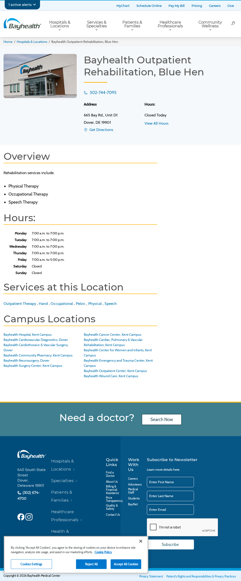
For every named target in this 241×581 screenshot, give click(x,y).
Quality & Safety (112, 507)
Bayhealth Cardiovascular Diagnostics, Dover (36, 340)
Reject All (91, 564)
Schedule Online (149, 6)
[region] (76, 554)
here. (176, 469)
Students (134, 498)
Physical (95, 303)
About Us (112, 481)
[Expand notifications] (34, 4)
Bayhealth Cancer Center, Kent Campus (112, 334)
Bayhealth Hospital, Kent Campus (28, 334)
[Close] (141, 541)
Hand (43, 303)
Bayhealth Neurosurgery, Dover (26, 360)
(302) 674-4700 (28, 496)
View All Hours (157, 123)
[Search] (233, 24)
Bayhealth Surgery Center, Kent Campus (33, 366)
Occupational (62, 303)
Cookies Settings (31, 564)
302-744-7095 (102, 92)
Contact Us (113, 514)
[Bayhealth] (22, 24)
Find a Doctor (110, 474)
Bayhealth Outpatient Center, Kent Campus (115, 371)
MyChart (122, 6)
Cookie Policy (103, 552)
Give (230, 6)
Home (8, 42)
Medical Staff (133, 491)
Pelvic (80, 303)
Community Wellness (210, 24)
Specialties (62, 480)
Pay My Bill (177, 6)
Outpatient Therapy (20, 303)
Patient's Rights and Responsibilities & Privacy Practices (201, 576)
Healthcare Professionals (170, 24)
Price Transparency (114, 499)
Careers (215, 6)
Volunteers (135, 484)
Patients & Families (132, 24)
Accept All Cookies (126, 564)
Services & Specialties (96, 24)
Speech (110, 303)
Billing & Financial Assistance (112, 490)
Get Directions (100, 129)
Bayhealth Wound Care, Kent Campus (111, 376)
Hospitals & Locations (59, 24)
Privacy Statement (151, 576)
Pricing (197, 6)
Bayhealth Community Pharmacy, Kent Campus (38, 355)
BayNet (133, 504)
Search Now (161, 419)
